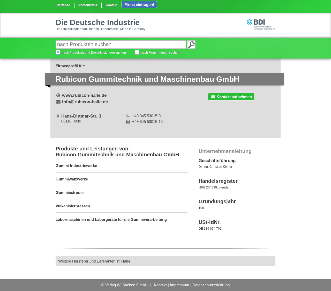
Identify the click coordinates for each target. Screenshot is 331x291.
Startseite (63, 5)
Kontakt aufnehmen (234, 96)
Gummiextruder (70, 192)
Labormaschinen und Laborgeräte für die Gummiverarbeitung (111, 219)
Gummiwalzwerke (72, 179)
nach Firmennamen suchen (160, 52)
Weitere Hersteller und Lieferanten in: (94, 261)
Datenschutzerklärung (211, 285)
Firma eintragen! (139, 4)
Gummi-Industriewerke (76, 165)
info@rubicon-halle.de (85, 101)
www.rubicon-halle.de (84, 95)
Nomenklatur (87, 5)
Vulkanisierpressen (73, 206)
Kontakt (111, 5)
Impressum (179, 285)
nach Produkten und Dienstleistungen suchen (94, 52)
